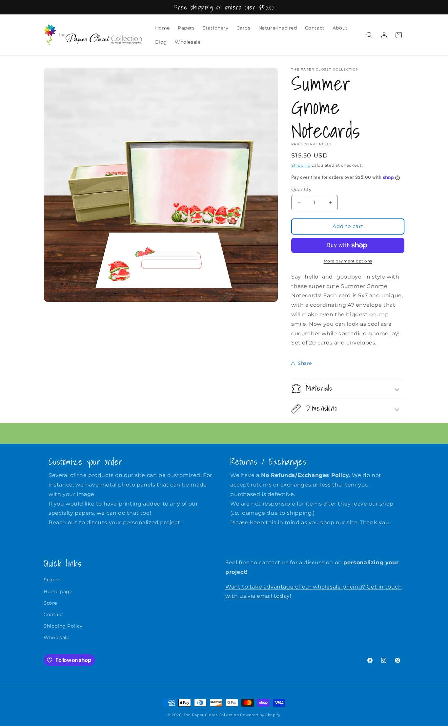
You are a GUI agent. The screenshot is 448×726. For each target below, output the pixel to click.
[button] (369, 35)
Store (50, 603)
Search (52, 580)
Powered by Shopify (260, 715)
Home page (58, 591)
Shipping (301, 165)
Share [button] (305, 363)
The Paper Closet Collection (211, 715)
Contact (53, 614)
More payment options (348, 261)
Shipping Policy (63, 626)
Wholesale (56, 637)
